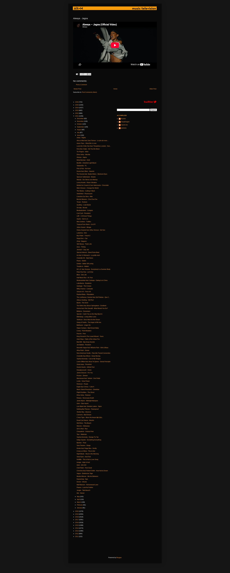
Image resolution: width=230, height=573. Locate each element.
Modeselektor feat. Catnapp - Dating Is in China (92, 280)
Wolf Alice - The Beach (84, 423)
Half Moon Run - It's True (85, 277)
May (78, 496)
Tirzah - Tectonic (82, 202)
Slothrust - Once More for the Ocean (88, 319)
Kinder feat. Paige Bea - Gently (87, 448)
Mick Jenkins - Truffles (84, 222)
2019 (77, 514)
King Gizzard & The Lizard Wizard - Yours (90, 336)
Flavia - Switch (81, 261)
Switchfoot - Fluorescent (84, 194)
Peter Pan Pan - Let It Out (85, 272)
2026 (77, 102)
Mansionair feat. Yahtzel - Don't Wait (88, 378)
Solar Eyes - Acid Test (84, 457)
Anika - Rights (81, 138)
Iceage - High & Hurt (83, 462)
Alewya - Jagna (82, 157)
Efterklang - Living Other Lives (86, 317)
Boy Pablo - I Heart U (83, 235)
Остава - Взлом (82, 208)
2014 (77, 528)
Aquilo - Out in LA (82, 219)
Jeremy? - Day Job (83, 249)
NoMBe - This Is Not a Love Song (87, 459)
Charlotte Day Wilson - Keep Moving (88, 356)
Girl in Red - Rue (82, 429)
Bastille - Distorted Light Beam (86, 163)
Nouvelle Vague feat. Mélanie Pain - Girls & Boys (92, 347)
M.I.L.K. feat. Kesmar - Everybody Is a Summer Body (93, 269)
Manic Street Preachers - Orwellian (88, 389)
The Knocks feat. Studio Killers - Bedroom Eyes (92, 174)
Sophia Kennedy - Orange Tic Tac (88, 437)
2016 (77, 522)
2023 (77, 110)
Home (115, 89)
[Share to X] (85, 74)
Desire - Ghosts (82, 482)
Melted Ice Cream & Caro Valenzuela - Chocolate (93, 185)
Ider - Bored (80, 493)
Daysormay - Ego (82, 479)
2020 (77, 511)
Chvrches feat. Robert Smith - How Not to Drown (92, 471)
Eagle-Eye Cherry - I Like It (85, 387)
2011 (77, 536)
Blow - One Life (82, 275)
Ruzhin (123, 119)
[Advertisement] (116, 547)
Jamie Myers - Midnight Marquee (87, 401)
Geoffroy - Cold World (84, 205)
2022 (77, 113)
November (80, 121)
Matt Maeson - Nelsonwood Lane (87, 485)
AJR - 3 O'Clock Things (84, 216)
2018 (77, 517)
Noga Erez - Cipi (82, 238)
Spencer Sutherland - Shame (86, 177)
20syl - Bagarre (82, 241)
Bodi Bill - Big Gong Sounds (86, 342)
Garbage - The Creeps (84, 286)
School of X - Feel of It (84, 291)
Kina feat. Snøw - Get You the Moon (88, 149)
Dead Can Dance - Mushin (85, 420)
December (80, 118)
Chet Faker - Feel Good (84, 468)
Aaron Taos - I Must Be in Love (86, 143)
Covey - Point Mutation (84, 331)
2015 (77, 525)
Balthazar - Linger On (84, 325)
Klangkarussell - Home (84, 370)
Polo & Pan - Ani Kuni (84, 168)
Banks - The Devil (82, 303)
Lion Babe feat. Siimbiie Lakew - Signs (89, 406)
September (80, 127)
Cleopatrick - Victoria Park (85, 431)
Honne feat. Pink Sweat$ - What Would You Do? (92, 308)
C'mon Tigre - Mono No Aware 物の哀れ (89, 417)
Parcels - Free (81, 333)
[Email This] (81, 74)
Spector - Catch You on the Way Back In (89, 314)
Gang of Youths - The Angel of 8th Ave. (89, 322)
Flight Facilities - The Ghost (85, 392)
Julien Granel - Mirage (84, 227)
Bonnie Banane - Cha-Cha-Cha (87, 199)
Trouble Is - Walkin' (83, 266)
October (79, 124)
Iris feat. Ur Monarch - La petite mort (88, 255)
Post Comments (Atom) (89, 92)
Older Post (153, 89)
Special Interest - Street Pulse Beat (88, 252)
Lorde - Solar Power (83, 381)
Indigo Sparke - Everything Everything (89, 440)
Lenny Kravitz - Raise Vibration (87, 182)
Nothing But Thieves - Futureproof (88, 409)
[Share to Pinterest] (90, 74)
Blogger (118, 557)
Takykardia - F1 (82, 166)
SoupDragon (125, 122)
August (79, 130)
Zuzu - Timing (81, 247)
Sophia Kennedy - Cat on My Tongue (89, 359)
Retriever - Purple (82, 384)
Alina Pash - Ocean (83, 350)
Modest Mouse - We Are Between (87, 476)
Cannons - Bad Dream (84, 415)
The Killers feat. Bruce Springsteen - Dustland (91, 305)
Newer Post (77, 89)
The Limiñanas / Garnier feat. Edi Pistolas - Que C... (93, 297)
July (78, 132)
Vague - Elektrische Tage (85, 473)
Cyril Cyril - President (83, 213)
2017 (77, 519)
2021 (77, 116)
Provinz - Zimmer (82, 375)
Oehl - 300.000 (81, 465)
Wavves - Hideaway (83, 426)
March (79, 502)
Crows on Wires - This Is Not (86, 451)
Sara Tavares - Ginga (83, 445)
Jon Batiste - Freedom (84, 345)
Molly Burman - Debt (83, 160)
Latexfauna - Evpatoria (84, 283)
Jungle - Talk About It (83, 490)
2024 (77, 107)
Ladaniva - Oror (82, 233)
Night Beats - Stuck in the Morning (88, 454)
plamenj (123, 128)
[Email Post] (76, 74)
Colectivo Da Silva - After (85, 196)
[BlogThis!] (83, 74)
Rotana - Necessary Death (85, 398)
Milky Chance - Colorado (85, 289)
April (78, 499)
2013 (77, 531)
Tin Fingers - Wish (82, 152)
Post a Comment (81, 85)
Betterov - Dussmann (83, 311)
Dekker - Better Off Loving (85, 263)
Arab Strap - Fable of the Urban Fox (88, 339)
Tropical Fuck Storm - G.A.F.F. (86, 224)
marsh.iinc (124, 125)
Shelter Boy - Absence (84, 412)
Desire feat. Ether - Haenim (85, 171)
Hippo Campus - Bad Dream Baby (88, 328)
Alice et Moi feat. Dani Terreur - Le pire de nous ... (93, 140)
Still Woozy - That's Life (84, 244)
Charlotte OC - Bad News (85, 258)
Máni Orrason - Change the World (88, 188)
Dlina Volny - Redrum (84, 395)
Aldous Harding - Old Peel (85, 300)
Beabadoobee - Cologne (85, 210)
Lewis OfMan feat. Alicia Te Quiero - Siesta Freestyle (93, 361)
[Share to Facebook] (87, 74)
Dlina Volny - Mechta (83, 154)
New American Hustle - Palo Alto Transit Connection (93, 353)
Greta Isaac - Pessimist (84, 364)
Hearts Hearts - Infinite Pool (86, 367)
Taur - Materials (82, 434)
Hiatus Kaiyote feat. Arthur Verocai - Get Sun (91, 230)
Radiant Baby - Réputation (85, 294)
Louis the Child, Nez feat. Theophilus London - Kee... (94, 146)
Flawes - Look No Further (85, 487)
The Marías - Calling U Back (86, 191)
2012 (77, 533)
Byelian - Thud (81, 443)
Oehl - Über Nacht (82, 403)
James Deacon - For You (85, 373)
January (80, 508)
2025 (77, 105)
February (80, 505)
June (78, 135)
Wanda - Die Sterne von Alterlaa (87, 180)
